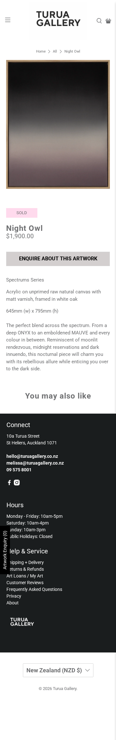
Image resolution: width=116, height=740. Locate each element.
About (12, 602)
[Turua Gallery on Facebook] (9, 483)
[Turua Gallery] (58, 21)
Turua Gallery (64, 688)
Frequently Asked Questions (34, 589)
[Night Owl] (58, 124)
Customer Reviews (25, 582)
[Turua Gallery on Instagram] (17, 483)
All (55, 51)
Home (41, 51)
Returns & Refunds (25, 569)
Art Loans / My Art (24, 575)
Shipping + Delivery (25, 562)
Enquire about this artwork (58, 259)
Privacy (13, 596)
